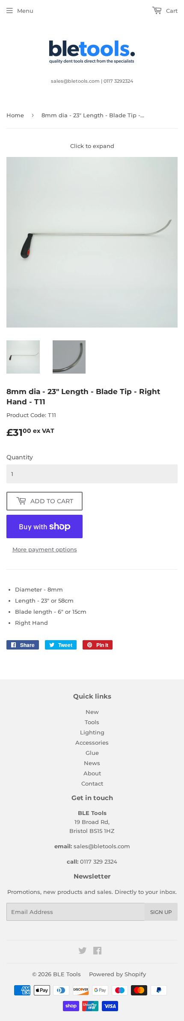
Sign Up (161, 912)
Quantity (19, 457)
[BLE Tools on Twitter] (82, 951)
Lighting (92, 732)
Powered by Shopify (117, 974)
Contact (92, 783)
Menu (25, 10)
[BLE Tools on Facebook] (97, 951)
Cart (171, 10)
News (92, 763)
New (92, 711)
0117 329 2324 (98, 861)
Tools (92, 722)
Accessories (92, 742)
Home (15, 115)
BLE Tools (67, 974)
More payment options (44, 549)
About (92, 773)
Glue (92, 752)
